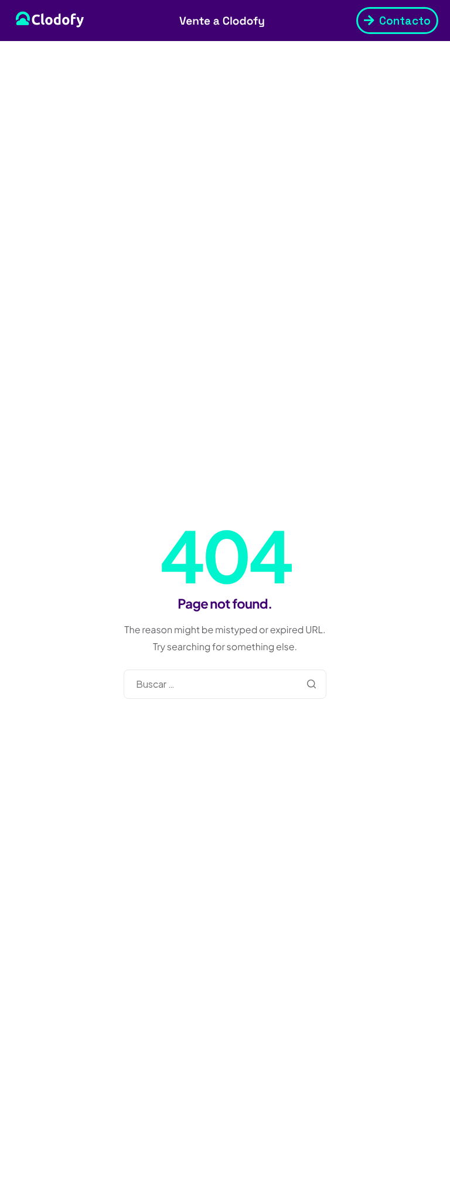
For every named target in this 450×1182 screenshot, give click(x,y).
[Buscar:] (225, 684)
